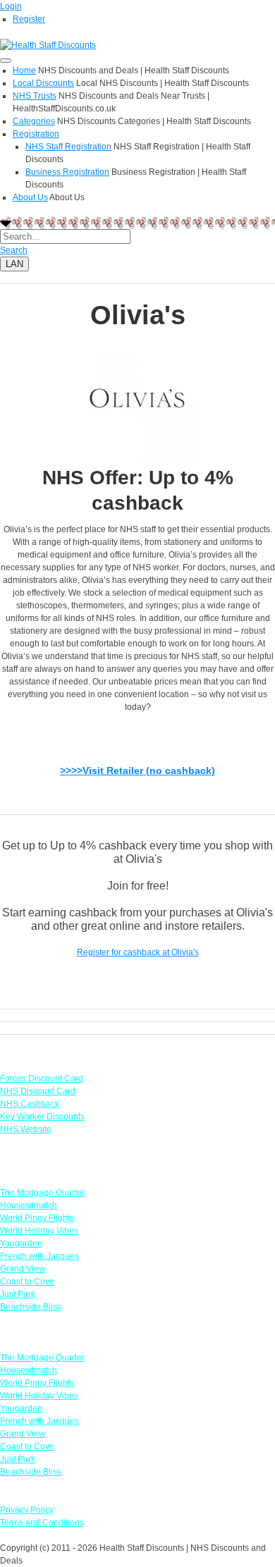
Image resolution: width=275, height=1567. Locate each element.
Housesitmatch (28, 1205)
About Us (30, 197)
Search (14, 250)
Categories (34, 121)
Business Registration (67, 172)
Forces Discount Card (41, 1078)
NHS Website (25, 1129)
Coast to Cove (27, 1281)
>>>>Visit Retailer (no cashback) (137, 770)
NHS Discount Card (37, 1091)
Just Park (17, 1294)
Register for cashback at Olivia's (138, 952)
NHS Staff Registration (68, 147)
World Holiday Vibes (39, 1231)
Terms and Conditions (42, 1523)
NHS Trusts (34, 96)
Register (29, 19)
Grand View (22, 1269)
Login (11, 6)
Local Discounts (43, 83)
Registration (36, 134)
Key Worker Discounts (42, 1117)
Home (24, 70)
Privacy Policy (27, 1510)
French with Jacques (39, 1256)
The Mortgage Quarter (42, 1193)
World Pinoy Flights (37, 1218)
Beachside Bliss (30, 1307)
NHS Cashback (29, 1104)
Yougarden (21, 1243)
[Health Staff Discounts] (48, 44)
